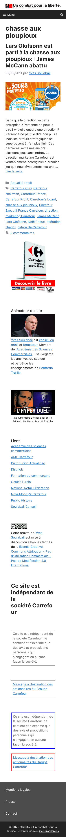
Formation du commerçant (30, 475)
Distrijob (17, 469)
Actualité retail (21, 183)
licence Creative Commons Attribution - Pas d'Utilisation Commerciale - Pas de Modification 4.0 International (31, 556)
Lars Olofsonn (16, 222)
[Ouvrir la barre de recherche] (61, 14)
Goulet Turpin (21, 482)
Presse (11, 801)
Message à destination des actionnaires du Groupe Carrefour (33, 688)
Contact (11, 813)
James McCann (48, 216)
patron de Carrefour (32, 227)
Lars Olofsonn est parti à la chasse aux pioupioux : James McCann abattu (33, 55)
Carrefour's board (43, 199)
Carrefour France (33, 194)
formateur (30, 345)
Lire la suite (14, 171)
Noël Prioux (36, 222)
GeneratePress (49, 831)
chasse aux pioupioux (21, 205)
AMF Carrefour (22, 457)
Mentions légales (18, 789)
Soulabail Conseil (23, 506)
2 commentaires (22, 233)
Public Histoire (21, 500)
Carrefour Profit (17, 199)
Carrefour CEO (21, 188)
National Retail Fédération (30, 488)
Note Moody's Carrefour (28, 494)
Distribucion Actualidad (28, 463)
